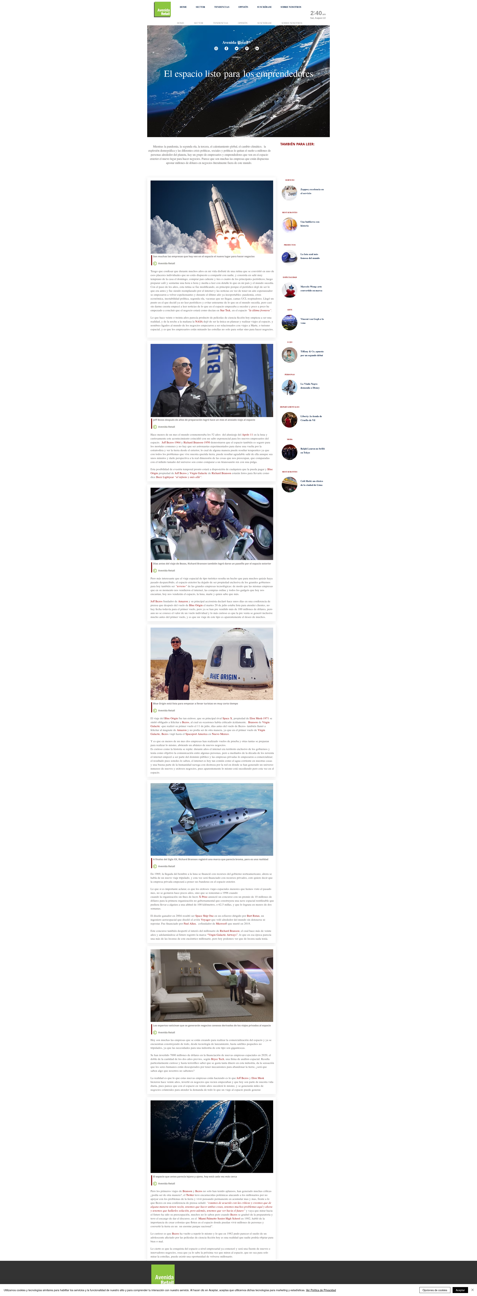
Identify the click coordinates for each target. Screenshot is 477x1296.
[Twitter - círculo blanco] (236, 48)
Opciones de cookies (435, 1290)
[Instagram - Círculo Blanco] (216, 48)
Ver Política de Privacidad (321, 1290)
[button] (200, 7)
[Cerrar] (472, 1290)
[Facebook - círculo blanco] (226, 48)
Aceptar (460, 1290)
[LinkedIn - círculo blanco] (257, 48)
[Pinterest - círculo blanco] (247, 48)
